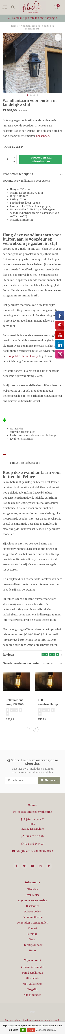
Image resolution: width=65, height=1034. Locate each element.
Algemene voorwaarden (32, 900)
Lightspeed (53, 1020)
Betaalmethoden (33, 917)
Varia (32, 939)
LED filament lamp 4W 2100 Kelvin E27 (15, 704)
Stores (32, 950)
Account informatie (32, 967)
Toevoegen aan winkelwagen (40, 159)
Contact (32, 928)
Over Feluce (33, 895)
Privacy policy (32, 911)
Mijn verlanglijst (32, 983)
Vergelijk (32, 989)
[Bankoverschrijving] (32, 1011)
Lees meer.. (43, 136)
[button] (27, 95)
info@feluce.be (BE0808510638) (34, 851)
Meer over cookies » (46, 1030)
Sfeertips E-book (32, 945)
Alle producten (32, 995)
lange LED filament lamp (23, 356)
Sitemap (32, 934)
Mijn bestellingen (32, 972)
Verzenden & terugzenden (32, 922)
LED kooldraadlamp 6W (48, 704)
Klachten (32, 889)
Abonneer (50, 780)
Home (14, 26)
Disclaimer (32, 906)
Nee (31, 1030)
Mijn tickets (33, 978)
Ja (23, 1030)
